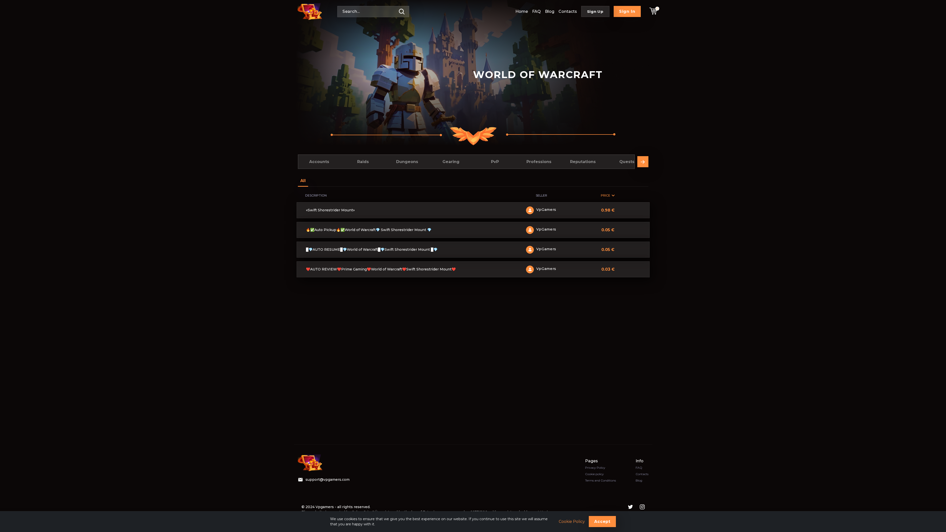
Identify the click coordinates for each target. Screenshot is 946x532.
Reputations (583, 161)
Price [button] (605, 195)
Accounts (319, 161)
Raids (363, 161)
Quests (626, 161)
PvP (495, 161)
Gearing (450, 161)
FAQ (536, 11)
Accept (602, 521)
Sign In (627, 11)
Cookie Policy (572, 522)
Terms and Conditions (600, 480)
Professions (538, 161)
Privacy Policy (595, 467)
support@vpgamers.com (327, 479)
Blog (549, 11)
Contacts (567, 11)
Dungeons (407, 161)
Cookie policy (594, 474)
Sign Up (595, 11)
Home (521, 11)
